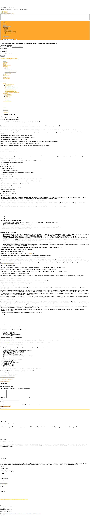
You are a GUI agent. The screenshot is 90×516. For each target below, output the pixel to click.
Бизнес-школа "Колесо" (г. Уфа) (7, 7)
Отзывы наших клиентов (10, 32)
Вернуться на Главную (5, 381)
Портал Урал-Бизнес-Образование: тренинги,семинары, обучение (14, 499)
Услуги (4, 83)
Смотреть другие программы (6, 379)
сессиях (12, 347)
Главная (4, 21)
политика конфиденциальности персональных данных (29, 513)
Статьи (4, 34)
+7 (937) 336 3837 (4, 12)
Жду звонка (4, 48)
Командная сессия (4, 342)
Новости (5, 23)
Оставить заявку (6, 78)
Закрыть (2, 55)
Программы (5, 93)
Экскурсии (7, 99)
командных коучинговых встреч (7, 263)
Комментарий (3, 397)
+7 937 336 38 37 (3, 484)
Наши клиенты (8, 30)
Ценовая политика (7, 26)
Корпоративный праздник (10, 91)
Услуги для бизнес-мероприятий (12, 92)
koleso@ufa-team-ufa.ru (5, 488)
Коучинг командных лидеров (11, 87)
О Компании (5, 22)
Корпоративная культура (10, 88)
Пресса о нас (8, 33)
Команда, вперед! (3, 460)
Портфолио (5, 27)
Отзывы (4, 25)
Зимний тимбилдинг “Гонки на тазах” (7, 423)
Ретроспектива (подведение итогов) (6, 441)
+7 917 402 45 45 (3, 483)
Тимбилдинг (8, 85)
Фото (6, 28)
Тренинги (7, 96)
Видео (6, 29)
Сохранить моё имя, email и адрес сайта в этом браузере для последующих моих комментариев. (22, 404)
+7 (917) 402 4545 (4, 11)
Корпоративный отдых (10, 89)
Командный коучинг (9, 86)
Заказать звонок (6, 77)
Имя (1, 399)
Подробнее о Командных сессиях (7, 377)
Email (1, 401)
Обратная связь (6, 36)
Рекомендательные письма (10, 31)
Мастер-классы (8, 95)
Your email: (2, 508)
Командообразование (9, 84)
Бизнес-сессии (8, 94)
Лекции (7, 98)
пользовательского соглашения (10, 513)
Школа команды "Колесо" (9, 58)
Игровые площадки (7, 100)
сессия (30, 253)
